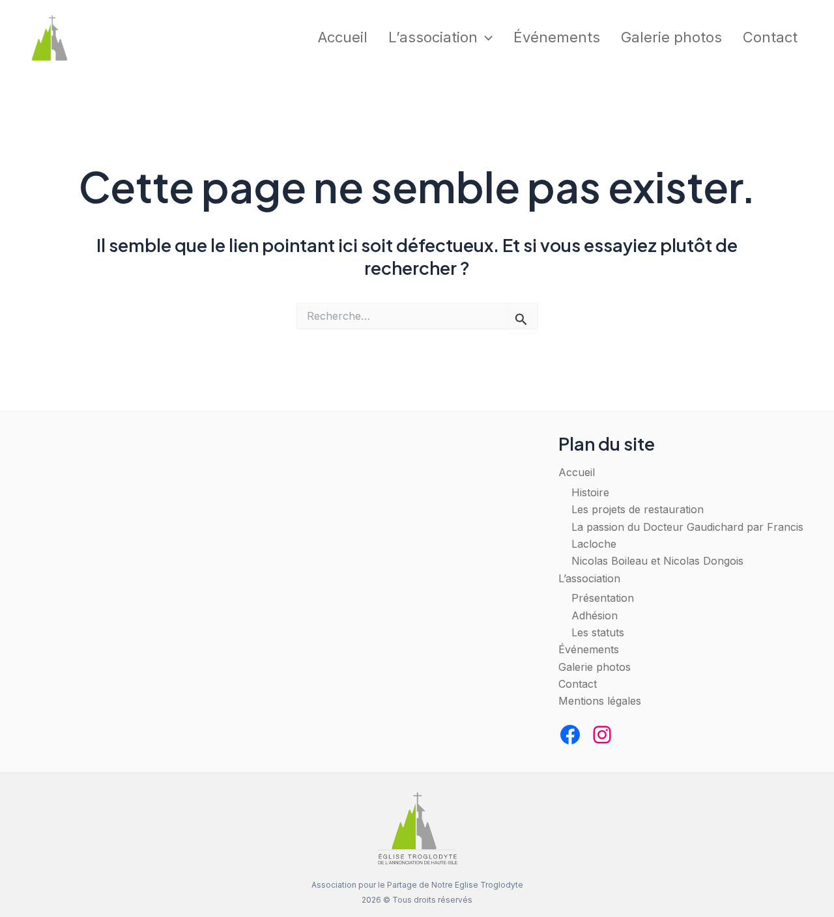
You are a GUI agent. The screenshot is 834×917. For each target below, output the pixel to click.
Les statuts (597, 632)
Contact (770, 37)
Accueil (342, 37)
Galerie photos (671, 37)
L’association (433, 37)
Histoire (590, 492)
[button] (485, 37)
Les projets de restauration (637, 509)
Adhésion (594, 615)
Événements (556, 37)
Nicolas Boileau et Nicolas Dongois (657, 560)
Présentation (602, 597)
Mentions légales (599, 700)
